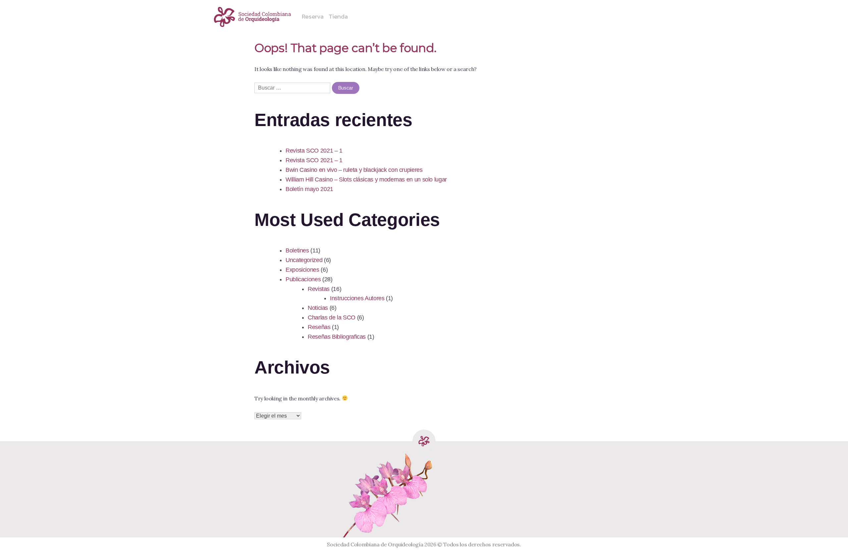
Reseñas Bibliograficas (337, 336)
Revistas (319, 289)
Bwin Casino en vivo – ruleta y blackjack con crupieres (354, 170)
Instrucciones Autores (357, 298)
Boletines (297, 250)
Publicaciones (303, 279)
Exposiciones (302, 269)
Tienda (338, 16)
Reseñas (319, 327)
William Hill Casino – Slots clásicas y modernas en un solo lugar (366, 179)
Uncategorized (304, 260)
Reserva (312, 16)
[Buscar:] (293, 87)
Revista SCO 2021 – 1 (314, 150)
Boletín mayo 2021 (309, 189)
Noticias (318, 308)
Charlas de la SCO (331, 317)
